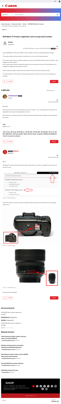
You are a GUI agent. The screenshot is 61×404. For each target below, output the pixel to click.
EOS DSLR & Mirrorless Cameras (36, 24)
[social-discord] (46, 389)
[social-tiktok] (41, 386)
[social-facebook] (44, 386)
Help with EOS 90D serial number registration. (12, 363)
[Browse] (3, 6)
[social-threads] (52, 386)
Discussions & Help (16, 24)
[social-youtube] (33, 386)
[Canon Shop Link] (8, 383)
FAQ (55, 1)
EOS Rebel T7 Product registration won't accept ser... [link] (15, 26)
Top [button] (5, 400)
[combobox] (36, 14)
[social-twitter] (48, 386)
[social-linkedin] (43, 389)
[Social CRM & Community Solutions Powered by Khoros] (55, 401)
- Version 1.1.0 (9, 317)
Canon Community (11, 6)
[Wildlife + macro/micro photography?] (56, 90)
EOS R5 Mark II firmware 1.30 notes (9, 370)
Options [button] (4, 29)
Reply (54, 81)
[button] (4, 81)
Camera (24, 24)
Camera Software (5, 372)
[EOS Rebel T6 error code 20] (58, 90)
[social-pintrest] (55, 386)
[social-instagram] (37, 386)
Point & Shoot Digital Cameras (8, 340)
